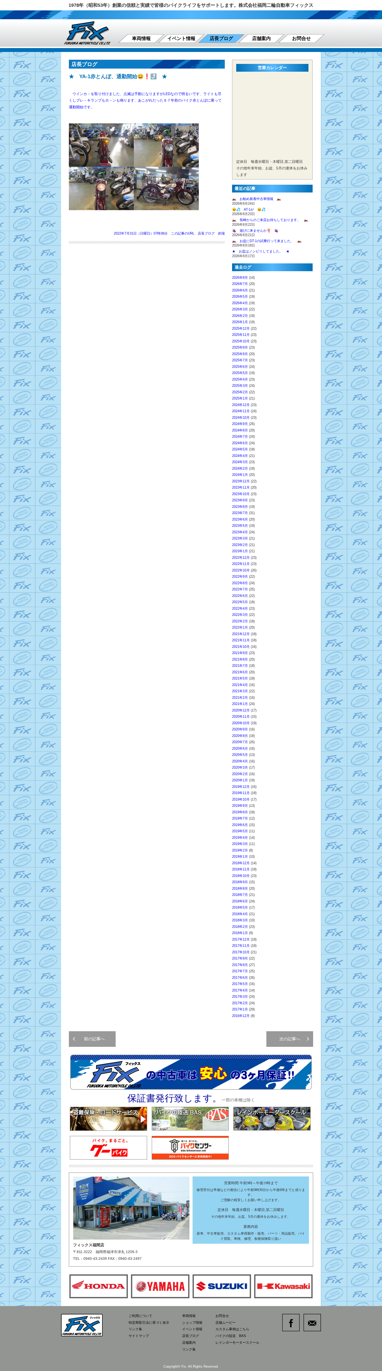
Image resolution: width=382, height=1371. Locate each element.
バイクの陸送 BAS (230, 1336)
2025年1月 (240, 398)
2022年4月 (240, 608)
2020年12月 (241, 710)
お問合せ (301, 38)
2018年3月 (240, 920)
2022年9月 (240, 576)
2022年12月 (241, 558)
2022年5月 (240, 602)
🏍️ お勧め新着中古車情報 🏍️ (258, 199)
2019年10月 (241, 799)
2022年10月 (241, 570)
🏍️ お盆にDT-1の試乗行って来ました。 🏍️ (266, 241)
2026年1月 (240, 322)
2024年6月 (240, 443)
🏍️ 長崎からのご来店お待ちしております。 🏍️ (270, 220)
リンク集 (135, 1329)
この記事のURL (182, 233)
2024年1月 (240, 475)
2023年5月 (240, 526)
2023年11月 (241, 487)
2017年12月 (241, 939)
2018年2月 (240, 927)
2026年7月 (240, 284)
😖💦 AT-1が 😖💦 (249, 209)
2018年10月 (241, 876)
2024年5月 (240, 449)
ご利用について (140, 1316)
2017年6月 (240, 978)
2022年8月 (240, 583)
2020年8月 (240, 736)
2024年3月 (240, 462)
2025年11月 (241, 335)
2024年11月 (241, 411)
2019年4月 (240, 838)
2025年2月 (240, 392)
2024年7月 (240, 436)
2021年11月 (241, 640)
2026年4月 (240, 303)
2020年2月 (240, 774)
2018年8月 (240, 888)
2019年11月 (241, 793)
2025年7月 (240, 360)
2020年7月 (240, 742)
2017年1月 (240, 1009)
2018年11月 (241, 869)
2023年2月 (240, 545)
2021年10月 (241, 647)
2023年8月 (240, 507)
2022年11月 (241, 564)
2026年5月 (240, 296)
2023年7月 (240, 513)
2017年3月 (240, 997)
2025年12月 (241, 328)
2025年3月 (240, 386)
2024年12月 (241, 405)
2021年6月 (240, 672)
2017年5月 (240, 984)
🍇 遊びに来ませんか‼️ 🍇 (255, 230)
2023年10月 (241, 494)
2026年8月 (240, 277)
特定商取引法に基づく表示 (149, 1323)
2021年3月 (240, 691)
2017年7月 (240, 971)
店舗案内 (261, 38)
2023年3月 (240, 538)
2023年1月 (240, 551)
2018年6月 (240, 901)
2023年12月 (241, 481)
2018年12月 (241, 863)
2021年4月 (240, 685)
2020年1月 (240, 780)
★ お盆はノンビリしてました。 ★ (260, 251)
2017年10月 (241, 952)
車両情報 (141, 38)
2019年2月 (240, 850)
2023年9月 (240, 500)
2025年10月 (241, 341)
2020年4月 (240, 761)
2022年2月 (240, 621)
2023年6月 (240, 519)
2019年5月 (240, 831)
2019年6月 (240, 825)
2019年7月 (240, 818)
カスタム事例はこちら (232, 1329)
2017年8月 (240, 965)
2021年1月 (240, 704)
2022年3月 (240, 615)
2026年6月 (240, 290)
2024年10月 (241, 418)
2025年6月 (240, 367)
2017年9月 (240, 958)
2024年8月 (240, 430)
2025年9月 (240, 347)
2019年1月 (240, 856)
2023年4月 (240, 532)
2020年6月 (240, 748)
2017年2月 (240, 1003)
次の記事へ (291, 1039)
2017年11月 (241, 946)
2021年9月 (240, 653)
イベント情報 (181, 38)
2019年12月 (241, 787)
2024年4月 (240, 456)
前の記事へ (92, 1039)
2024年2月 (240, 468)
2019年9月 (240, 806)
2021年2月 (240, 698)
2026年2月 (240, 316)
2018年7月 (240, 895)
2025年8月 (240, 354)
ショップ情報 (192, 1323)
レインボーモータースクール (237, 1343)
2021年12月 (241, 634)
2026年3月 (240, 309)
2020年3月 (240, 767)
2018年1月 (240, 933)
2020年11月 (241, 716)
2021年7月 (240, 666)
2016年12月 (241, 1016)
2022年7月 (240, 589)
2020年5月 (240, 755)
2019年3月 (240, 844)
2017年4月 (240, 990)
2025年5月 (240, 373)
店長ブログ (221, 38)
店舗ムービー (225, 1323)
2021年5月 (240, 678)
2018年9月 (240, 882)
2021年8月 (240, 659)
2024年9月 (240, 424)
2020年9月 (240, 729)
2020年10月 (241, 723)
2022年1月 (240, 627)
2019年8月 (240, 812)
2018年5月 (240, 907)
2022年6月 (240, 596)
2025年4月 (240, 379)
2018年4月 (240, 914)
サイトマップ (139, 1336)
